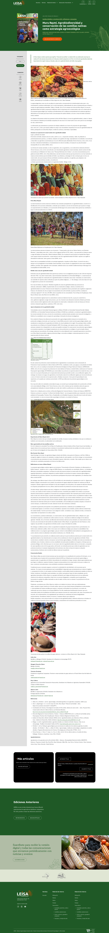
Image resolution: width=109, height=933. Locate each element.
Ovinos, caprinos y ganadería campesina (60, 915)
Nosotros (38, 2)
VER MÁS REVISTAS (20, 817)
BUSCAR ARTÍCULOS (35, 817)
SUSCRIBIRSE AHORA (20, 859)
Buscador (45, 895)
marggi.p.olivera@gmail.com (38, 668)
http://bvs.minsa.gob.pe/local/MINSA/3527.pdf (68, 720)
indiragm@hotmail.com (36, 661)
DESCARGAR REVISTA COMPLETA (52, 39)
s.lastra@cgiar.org (48, 695)
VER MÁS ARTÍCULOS (23, 766)
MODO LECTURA (20, 65)
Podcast (54, 902)
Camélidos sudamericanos (60, 912)
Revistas (44, 2)
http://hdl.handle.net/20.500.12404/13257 (70, 724)
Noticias (54, 897)
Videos (53, 900)
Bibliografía (55, 895)
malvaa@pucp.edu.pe (48, 661)
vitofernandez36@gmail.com (38, 677)
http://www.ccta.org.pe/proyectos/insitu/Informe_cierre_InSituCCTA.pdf (50, 711)
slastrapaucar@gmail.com (37, 695)
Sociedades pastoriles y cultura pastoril (61, 908)
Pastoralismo (55, 905)
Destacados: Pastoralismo (65, 2)
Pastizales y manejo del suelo (60, 918)
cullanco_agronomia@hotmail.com (39, 686)
